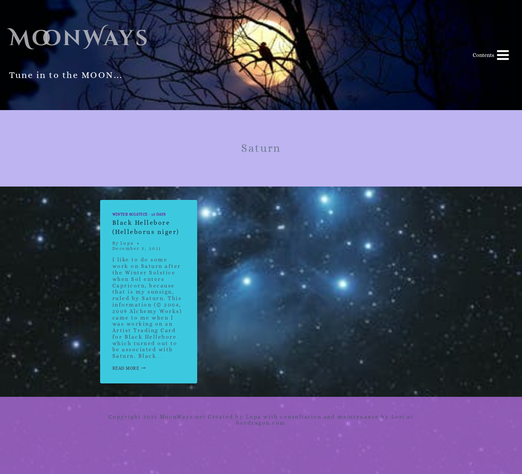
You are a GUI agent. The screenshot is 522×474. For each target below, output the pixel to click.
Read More (129, 368)
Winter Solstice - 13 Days (139, 214)
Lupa (127, 243)
